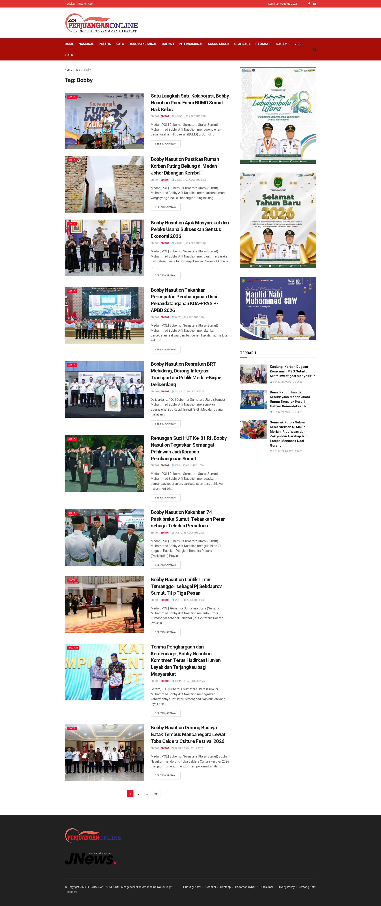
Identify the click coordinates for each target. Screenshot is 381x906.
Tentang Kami (307, 887)
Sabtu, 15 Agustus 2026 (189, 532)
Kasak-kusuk (218, 44)
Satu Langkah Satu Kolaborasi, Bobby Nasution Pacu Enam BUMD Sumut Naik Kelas (190, 102)
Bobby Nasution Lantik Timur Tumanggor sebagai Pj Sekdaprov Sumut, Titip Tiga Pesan (186, 586)
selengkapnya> (165, 143)
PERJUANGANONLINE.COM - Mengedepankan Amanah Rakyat (124, 887)
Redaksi (70, 3)
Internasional (191, 44)
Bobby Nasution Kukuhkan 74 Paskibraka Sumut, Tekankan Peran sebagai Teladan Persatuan (188, 519)
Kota (120, 44)
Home (69, 44)
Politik (105, 44)
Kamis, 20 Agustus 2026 (189, 391)
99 (155, 793)
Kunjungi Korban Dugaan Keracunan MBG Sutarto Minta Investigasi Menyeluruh (293, 371)
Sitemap (225, 887)
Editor (165, 116)
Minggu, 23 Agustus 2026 (190, 116)
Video (299, 44)
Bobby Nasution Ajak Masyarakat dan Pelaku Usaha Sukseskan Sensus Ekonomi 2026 (190, 229)
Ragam (281, 44)
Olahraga (242, 44)
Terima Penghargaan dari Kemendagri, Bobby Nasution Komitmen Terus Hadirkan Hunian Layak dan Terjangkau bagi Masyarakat (186, 660)
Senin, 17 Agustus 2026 (189, 465)
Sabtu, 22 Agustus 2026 (189, 317)
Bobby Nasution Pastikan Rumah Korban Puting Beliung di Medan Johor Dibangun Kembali (185, 166)
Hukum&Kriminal (143, 44)
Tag (78, 69)
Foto (69, 55)
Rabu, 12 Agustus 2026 (188, 748)
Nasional (86, 44)
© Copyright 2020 (75, 887)
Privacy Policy (286, 887)
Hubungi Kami (85, 3)
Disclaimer (266, 887)
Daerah (168, 44)
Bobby (87, 69)
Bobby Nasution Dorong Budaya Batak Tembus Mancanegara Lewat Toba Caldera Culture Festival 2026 (188, 734)
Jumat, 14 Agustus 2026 (189, 681)
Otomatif (263, 44)
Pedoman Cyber (245, 887)
